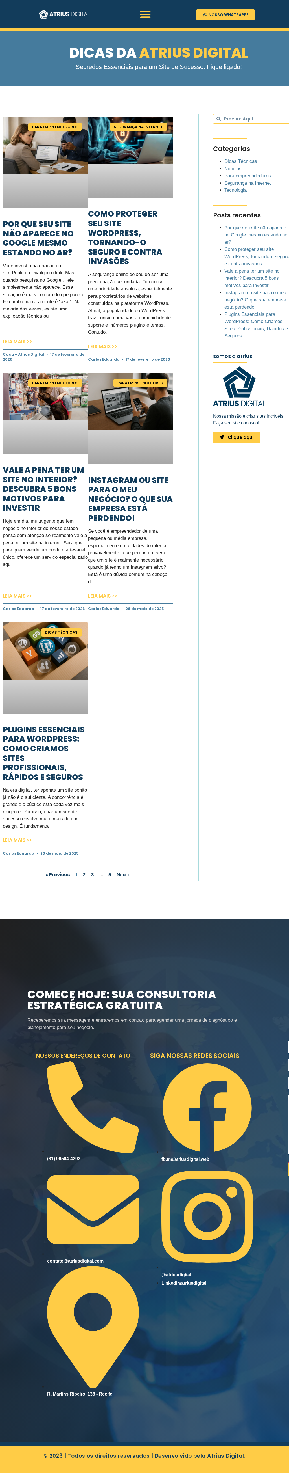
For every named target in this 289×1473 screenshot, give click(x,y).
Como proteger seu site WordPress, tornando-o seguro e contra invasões (125, 237)
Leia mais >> (17, 341)
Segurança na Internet (247, 183)
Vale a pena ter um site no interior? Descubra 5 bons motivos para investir (43, 489)
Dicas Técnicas (240, 161)
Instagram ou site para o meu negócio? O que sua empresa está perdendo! (130, 499)
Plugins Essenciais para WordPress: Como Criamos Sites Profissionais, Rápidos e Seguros (44, 753)
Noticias (233, 168)
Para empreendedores (247, 175)
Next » (124, 874)
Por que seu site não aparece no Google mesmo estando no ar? (38, 238)
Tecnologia (235, 190)
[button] (145, 14)
